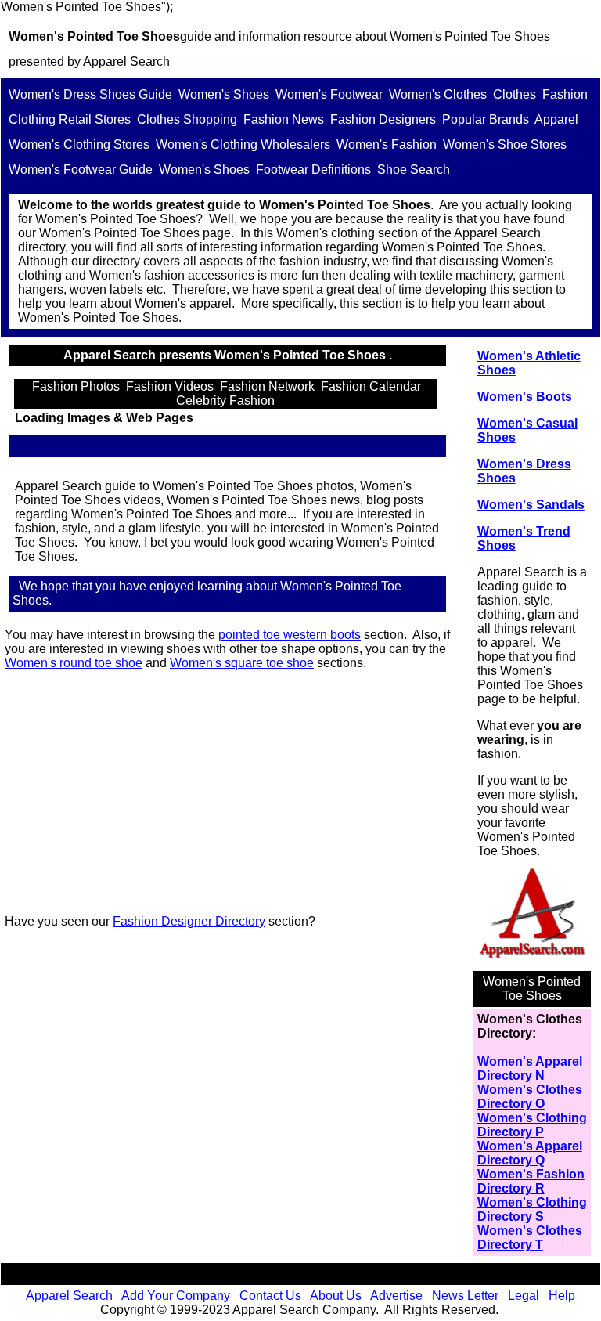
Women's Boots (524, 396)
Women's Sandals (531, 504)
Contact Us (270, 1295)
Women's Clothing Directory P (532, 1125)
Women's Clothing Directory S (532, 1209)
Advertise (396, 1295)
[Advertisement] (233, 792)
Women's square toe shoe (242, 663)
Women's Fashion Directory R (531, 1181)
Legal (523, 1295)
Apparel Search (69, 1295)
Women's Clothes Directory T (529, 1237)
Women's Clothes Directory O (529, 1096)
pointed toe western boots (289, 634)
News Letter (465, 1295)
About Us (336, 1295)
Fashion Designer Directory (189, 921)
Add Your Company (175, 1295)
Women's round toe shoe (73, 663)
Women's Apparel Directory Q (529, 1153)
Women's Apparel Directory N (529, 1068)
